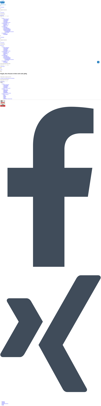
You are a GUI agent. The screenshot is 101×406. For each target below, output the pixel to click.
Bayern (4, 95)
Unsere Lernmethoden (6, 56)
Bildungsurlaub (5, 91)
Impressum (3, 401)
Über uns (3, 18)
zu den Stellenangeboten (7, 78)
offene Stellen (5, 24)
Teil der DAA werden (6, 52)
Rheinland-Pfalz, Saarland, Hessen (7, 98)
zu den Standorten (12, 78)
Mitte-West (4, 96)
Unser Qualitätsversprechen (6, 22)
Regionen (3, 93)
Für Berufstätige (7, 32)
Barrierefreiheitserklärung (5, 403)
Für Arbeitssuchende (7, 58)
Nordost (4, 97)
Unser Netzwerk (5, 21)
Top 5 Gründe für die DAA (6, 28)
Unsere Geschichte (5, 19)
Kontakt (3, 404)
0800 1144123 (2, 15)
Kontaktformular (5, 33)
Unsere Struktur (5, 49)
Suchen (1, 82)
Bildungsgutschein (5, 90)
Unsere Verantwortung (6, 47)
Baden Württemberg (6, 94)
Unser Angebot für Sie (4, 26)
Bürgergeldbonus (5, 92)
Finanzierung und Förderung (7, 29)
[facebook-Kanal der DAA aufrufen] (50, 266)
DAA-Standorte (5, 34)
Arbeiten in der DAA (4, 51)
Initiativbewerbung (5, 25)
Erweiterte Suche (2, 81)
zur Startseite (2, 78)
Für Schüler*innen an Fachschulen (9, 31)
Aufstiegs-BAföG (5, 89)
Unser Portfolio (5, 27)
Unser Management (5, 20)
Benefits (4, 54)
